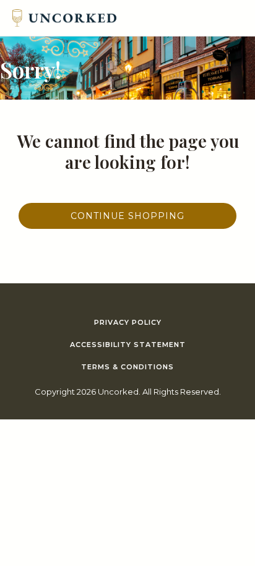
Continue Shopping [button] (127, 215)
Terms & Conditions (127, 366)
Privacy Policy (128, 322)
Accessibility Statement (128, 344)
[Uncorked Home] (64, 18)
